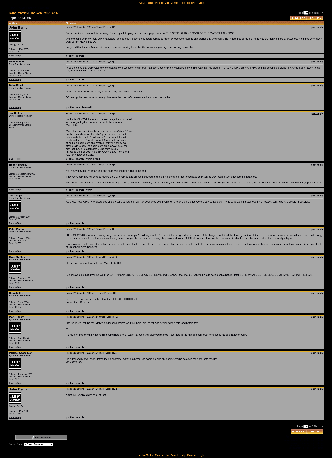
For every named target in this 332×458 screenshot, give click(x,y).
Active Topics (146, 2)
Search (174, 2)
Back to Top (15, 56)
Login (201, 2)
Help (182, 2)
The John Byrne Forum (44, 12)
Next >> (318, 12)
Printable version (43, 437)
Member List (162, 2)
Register (191, 2)
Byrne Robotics (18, 12)
